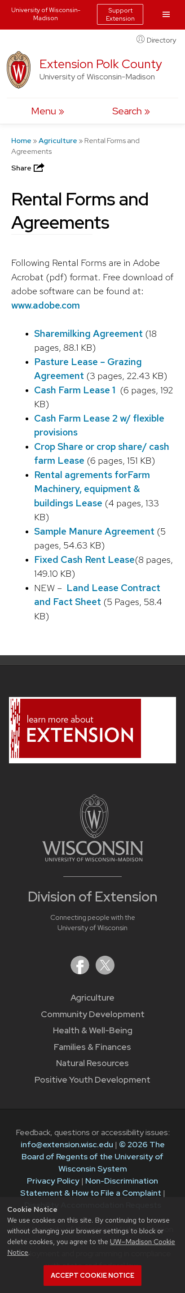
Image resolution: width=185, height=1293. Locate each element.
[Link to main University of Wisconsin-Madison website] (92, 858)
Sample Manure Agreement (95, 531)
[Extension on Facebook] (80, 971)
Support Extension (120, 14)
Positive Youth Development (92, 1079)
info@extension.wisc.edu (67, 1144)
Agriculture (58, 140)
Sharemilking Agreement (88, 333)
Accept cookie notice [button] (92, 1275)
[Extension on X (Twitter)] (105, 971)
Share (22, 168)
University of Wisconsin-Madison (45, 14)
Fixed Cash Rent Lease (84, 559)
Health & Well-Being (92, 1030)
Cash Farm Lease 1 (74, 390)
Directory (161, 40)
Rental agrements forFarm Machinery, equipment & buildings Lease (92, 489)
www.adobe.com (45, 305)
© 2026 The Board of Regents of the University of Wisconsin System (93, 1156)
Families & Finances (92, 1047)
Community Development (93, 1014)
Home (21, 140)
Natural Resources (92, 1063)
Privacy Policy (53, 1180)
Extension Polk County (101, 64)
